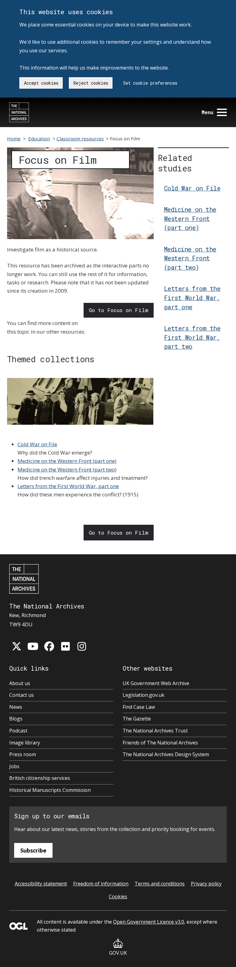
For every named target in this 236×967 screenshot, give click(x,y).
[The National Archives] (19, 112)
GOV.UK (118, 952)
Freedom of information (100, 883)
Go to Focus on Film (118, 310)
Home (14, 138)
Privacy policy (206, 883)
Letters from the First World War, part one (68, 486)
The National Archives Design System (166, 754)
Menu (207, 112)
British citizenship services (39, 778)
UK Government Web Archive (156, 683)
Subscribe (33, 850)
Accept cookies (41, 83)
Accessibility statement (41, 883)
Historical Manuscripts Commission (50, 790)
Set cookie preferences (150, 83)
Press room (22, 754)
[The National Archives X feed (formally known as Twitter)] (16, 646)
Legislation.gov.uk (143, 695)
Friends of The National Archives (160, 742)
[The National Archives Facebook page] (49, 646)
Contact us (21, 695)
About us (19, 683)
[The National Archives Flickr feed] (65, 646)
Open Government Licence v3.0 (148, 921)
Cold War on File (37, 444)
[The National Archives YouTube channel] (33, 646)
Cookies (118, 896)
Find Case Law (139, 707)
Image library (24, 742)
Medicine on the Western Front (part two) (67, 469)
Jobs (14, 766)
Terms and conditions (160, 883)
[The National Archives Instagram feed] (81, 646)
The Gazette (137, 718)
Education (39, 138)
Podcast (18, 730)
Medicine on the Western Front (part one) (67, 460)
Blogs (15, 718)
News (15, 707)
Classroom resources (80, 138)
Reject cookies (90, 83)
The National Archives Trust (155, 730)
